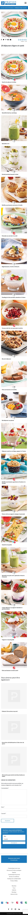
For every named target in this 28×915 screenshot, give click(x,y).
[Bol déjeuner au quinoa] (14, 405)
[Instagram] (15, 909)
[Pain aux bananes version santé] (14, 655)
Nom (2, 807)
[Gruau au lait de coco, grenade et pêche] (14, 313)
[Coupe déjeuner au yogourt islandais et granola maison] (14, 592)
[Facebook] (8, 909)
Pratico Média (14, 880)
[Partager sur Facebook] (1, 39)
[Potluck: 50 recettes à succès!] (14, 696)
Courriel (3, 813)
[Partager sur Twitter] (3, 39)
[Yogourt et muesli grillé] (14, 624)
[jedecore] (21, 903)
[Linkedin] (19, 909)
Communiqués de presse (14, 874)
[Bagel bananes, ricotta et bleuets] (14, 251)
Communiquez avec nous (14, 868)
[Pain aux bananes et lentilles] (14, 374)
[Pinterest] (11, 909)
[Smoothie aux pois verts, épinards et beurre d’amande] (14, 560)
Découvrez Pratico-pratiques (14, 870)
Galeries (14, 890)
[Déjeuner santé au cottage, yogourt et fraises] (14, 436)
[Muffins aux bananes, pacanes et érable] (14, 190)
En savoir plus (14, 859)
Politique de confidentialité (14, 878)
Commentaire (5, 788)
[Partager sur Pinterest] (5, 39)
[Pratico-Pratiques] (8, 3)
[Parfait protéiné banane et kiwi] (14, 159)
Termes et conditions (14, 876)
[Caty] (12, 903)
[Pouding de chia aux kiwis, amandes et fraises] (14, 282)
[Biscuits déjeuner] (14, 343)
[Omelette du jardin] (14, 529)
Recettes (14, 885)
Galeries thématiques (9, 7)
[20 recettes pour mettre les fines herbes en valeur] (14, 759)
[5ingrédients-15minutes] (7, 903)
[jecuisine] (17, 903)
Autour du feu (14, 894)
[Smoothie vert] (14, 128)
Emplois (14, 872)
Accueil (2, 7)
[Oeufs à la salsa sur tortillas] (14, 67)
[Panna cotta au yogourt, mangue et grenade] (14, 498)
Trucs (14, 888)
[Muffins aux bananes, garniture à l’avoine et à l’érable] (14, 466)
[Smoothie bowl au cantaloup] (14, 97)
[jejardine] (26, 903)
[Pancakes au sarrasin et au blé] (14, 220)
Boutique (14, 892)
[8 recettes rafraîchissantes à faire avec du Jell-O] (14, 727)
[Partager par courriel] (10, 39)
